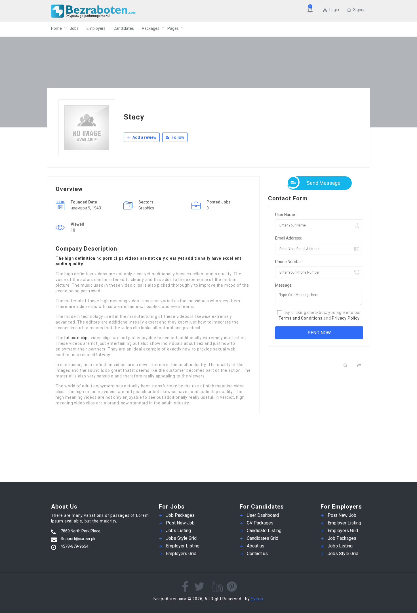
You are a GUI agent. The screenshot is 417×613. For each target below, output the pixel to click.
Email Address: (288, 238)
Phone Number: (289, 261)
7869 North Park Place (80, 531)
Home (56, 28)
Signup (359, 9)
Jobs (74, 28)
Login (334, 9)
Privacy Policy (345, 318)
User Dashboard (263, 515)
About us (255, 546)
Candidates (123, 28)
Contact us (257, 553)
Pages (173, 28)
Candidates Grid (262, 538)
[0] (311, 10)
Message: (283, 285)
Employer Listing (182, 546)
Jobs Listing (178, 530)
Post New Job (180, 523)
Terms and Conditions (300, 318)
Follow (177, 137)
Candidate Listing (264, 530)
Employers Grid (181, 553)
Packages (150, 28)
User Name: (285, 214)
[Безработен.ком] (106, 11)
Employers (96, 28)
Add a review (144, 137)
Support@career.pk (78, 538)
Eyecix (257, 599)
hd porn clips (77, 337)
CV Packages (260, 523)
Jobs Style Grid (181, 538)
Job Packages (180, 515)
